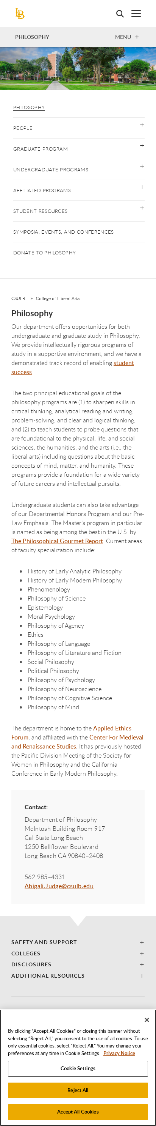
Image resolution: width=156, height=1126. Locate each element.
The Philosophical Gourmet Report (57, 541)
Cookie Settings (78, 1068)
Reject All (77, 1090)
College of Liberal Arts (58, 298)
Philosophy (29, 107)
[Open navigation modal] (132, 13)
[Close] (147, 1020)
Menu (123, 36)
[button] (142, 124)
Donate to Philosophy (44, 252)
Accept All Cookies (77, 1111)
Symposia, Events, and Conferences (63, 231)
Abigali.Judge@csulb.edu (59, 886)
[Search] (116, 13)
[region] (78, 1067)
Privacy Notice (119, 1053)
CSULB (18, 298)
